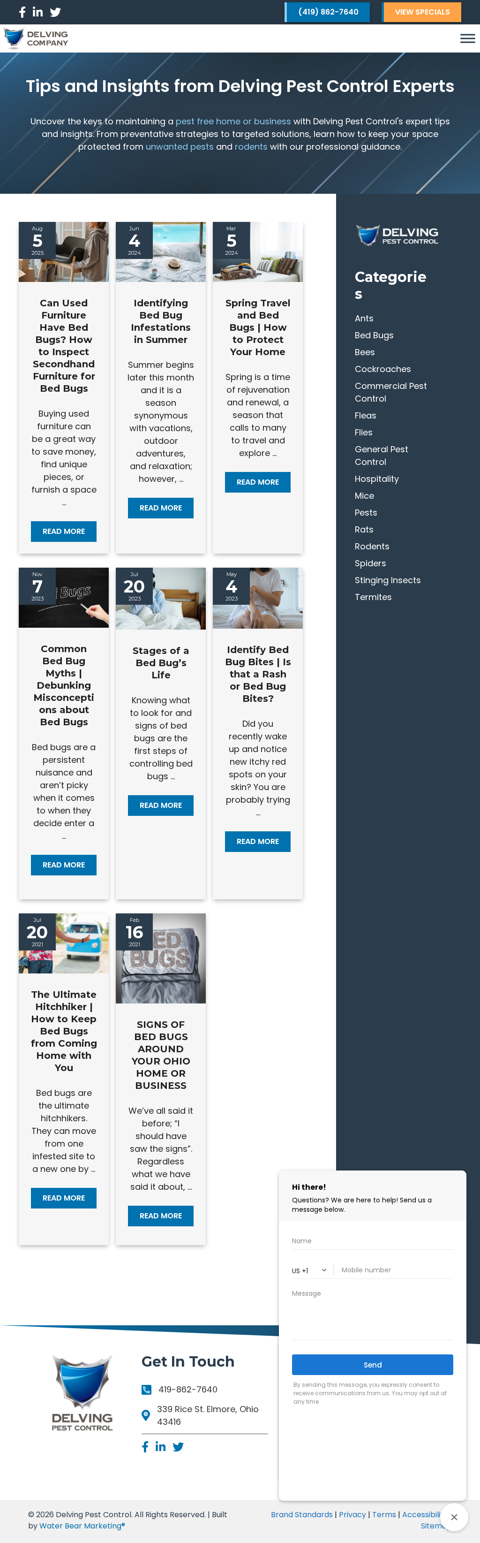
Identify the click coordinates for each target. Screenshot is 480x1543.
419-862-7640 (188, 1389)
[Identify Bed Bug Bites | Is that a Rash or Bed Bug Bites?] (258, 625)
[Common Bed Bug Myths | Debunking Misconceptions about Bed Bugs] (64, 625)
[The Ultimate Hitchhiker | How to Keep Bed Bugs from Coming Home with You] (64, 970)
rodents (251, 146)
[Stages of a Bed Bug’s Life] (161, 626)
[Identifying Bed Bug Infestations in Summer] (161, 279)
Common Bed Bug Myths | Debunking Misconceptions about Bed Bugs (63, 685)
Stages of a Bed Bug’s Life (161, 663)
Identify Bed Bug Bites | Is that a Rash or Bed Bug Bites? (258, 674)
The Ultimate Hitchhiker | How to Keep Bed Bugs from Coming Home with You (64, 1031)
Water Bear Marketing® (82, 1525)
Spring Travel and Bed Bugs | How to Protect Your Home (258, 327)
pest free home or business (233, 121)
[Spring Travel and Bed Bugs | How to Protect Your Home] (258, 279)
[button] (64, 531)
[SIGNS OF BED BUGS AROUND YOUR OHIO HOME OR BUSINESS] (161, 1000)
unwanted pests (180, 146)
